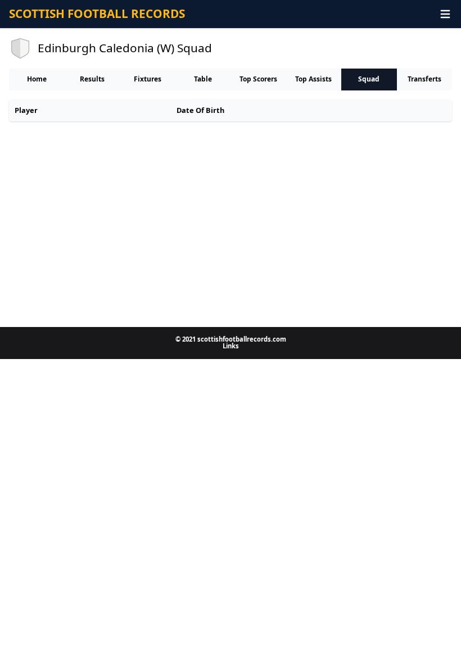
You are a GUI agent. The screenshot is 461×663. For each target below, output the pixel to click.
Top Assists (313, 79)
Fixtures (147, 79)
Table (203, 79)
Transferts (424, 79)
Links (231, 346)
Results (92, 79)
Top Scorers (258, 79)
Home (37, 79)
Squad (368, 79)
